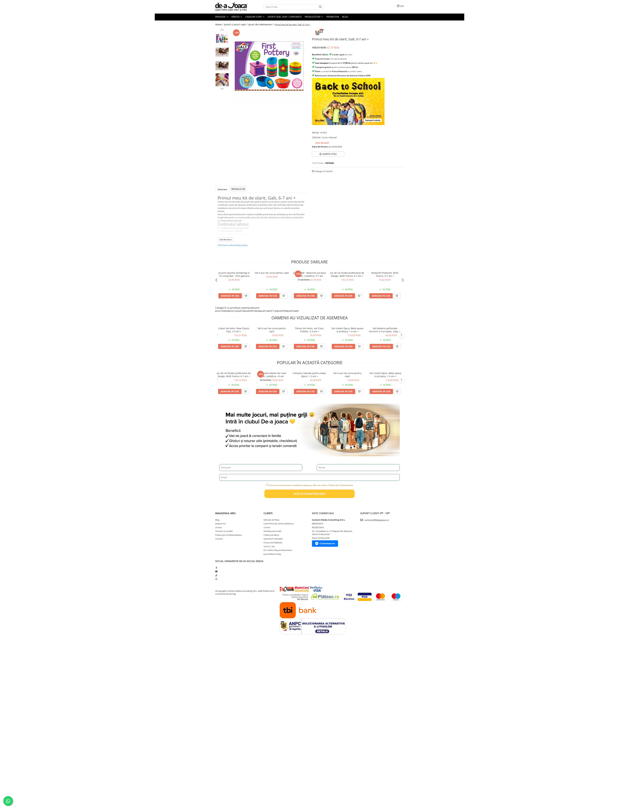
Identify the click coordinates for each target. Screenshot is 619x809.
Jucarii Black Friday (272, 554)
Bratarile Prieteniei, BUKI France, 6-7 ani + (385, 274)
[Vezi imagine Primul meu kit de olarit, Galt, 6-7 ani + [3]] (222, 79)
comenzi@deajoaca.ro (376, 520)
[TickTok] (216, 575)
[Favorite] (245, 346)
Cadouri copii (253, 16)
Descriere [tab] (222, 189)
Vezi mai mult (225, 239)
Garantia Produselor (273, 538)
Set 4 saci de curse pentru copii (272, 272)
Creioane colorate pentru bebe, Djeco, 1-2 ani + (309, 375)
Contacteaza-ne (327, 543)
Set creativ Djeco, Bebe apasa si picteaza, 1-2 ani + (347, 330)
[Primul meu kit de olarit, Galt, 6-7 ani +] (269, 67)
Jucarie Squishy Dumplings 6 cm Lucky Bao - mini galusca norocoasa (234, 274)
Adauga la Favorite (323, 171)
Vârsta (235, 16)
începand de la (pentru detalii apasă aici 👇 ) (346, 63)
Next (222, 88)
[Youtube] (216, 571)
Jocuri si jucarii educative (240, 310)
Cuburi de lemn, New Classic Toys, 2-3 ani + (233, 330)
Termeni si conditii (224, 531)
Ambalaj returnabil (272, 531)
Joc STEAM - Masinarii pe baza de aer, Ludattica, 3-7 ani (309, 274)
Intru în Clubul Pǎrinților (309, 493)
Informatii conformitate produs (233, 245)
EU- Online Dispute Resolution (278, 550)
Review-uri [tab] (238, 188)
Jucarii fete (282, 310)
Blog (345, 16)
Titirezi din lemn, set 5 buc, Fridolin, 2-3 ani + (309, 330)
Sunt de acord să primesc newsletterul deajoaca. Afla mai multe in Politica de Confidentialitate (311, 485)
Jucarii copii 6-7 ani (268, 310)
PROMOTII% (332, 16)
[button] (217, 334)
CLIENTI (268, 513)
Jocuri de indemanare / (261, 24)
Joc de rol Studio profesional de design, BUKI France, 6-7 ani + (347, 274)
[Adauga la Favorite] (246, 295)
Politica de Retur (271, 535)
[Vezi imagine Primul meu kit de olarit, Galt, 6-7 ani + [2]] (222, 66)
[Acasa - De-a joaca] (231, 6)
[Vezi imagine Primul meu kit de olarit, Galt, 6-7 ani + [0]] (222, 38)
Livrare (218, 527)
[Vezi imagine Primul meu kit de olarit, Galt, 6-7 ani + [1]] (222, 52)
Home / (219, 24)
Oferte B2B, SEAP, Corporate (285, 16)
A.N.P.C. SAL (269, 546)
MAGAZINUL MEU (225, 513)
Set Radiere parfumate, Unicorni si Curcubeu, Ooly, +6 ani (385, 330)
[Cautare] (320, 7)
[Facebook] (216, 567)
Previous (222, 30)
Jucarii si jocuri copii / (236, 24)
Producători (313, 16)
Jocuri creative (222, 310)
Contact (219, 538)
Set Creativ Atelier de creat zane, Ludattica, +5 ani (271, 375)
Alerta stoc (329, 153)
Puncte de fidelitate (273, 542)
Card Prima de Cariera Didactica (279, 523)
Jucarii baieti (293, 310)
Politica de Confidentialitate (228, 535)
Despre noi (220, 523)
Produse (220, 16)
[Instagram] (216, 579)
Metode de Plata (271, 519)
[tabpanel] (269, 67)
